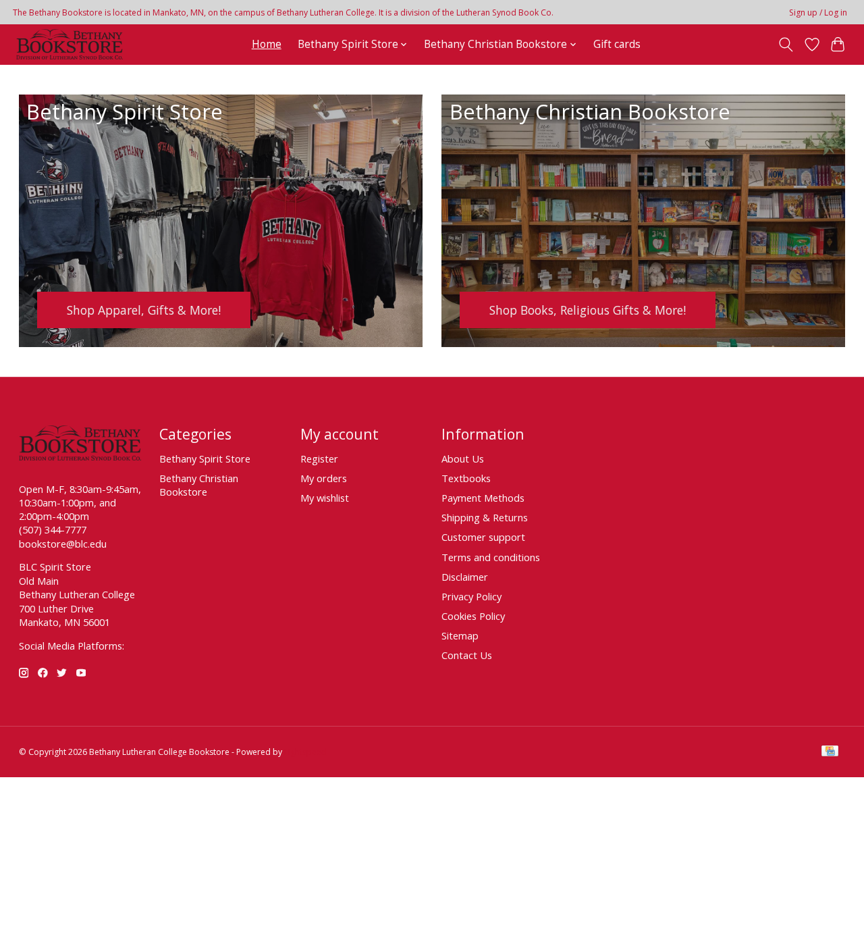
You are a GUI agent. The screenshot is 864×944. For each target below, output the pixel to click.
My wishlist (324, 497)
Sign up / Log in (818, 12)
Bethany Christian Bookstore (198, 484)
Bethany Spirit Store (204, 458)
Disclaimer (464, 576)
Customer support (483, 537)
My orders (323, 478)
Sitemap (460, 635)
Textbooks (466, 478)
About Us (462, 458)
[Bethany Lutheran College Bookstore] (69, 44)
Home (266, 44)
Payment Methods (482, 497)
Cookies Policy (473, 616)
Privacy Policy (471, 596)
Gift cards (617, 44)
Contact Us (466, 655)
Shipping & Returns (484, 517)
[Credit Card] (829, 752)
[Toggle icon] (785, 44)
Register (319, 458)
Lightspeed (305, 752)
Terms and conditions (490, 557)
